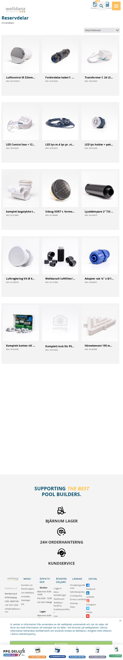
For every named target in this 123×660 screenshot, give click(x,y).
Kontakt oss (27, 585)
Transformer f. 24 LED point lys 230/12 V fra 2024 (100, 77)
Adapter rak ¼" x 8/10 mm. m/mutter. (100, 278)
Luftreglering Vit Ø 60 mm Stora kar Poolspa (21, 278)
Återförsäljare (27, 588)
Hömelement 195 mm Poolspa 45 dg (100, 345)
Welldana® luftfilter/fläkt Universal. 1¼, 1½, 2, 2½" (60, 278)
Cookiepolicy (76, 595)
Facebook (90, 589)
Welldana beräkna (58, 604)
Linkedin (90, 596)
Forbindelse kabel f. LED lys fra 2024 (60, 77)
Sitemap (74, 603)
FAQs (72, 606)
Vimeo (89, 612)
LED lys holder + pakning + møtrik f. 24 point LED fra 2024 (100, 144)
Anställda (25, 596)
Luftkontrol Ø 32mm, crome (21, 77)
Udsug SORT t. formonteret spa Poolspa (60, 211)
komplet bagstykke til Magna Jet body (21, 211)
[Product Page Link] (21, 55)
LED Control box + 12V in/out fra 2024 (21, 144)
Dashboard (95, 8)
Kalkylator (107, 8)
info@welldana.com (12, 610)
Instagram (91, 604)
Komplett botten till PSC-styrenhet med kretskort (21, 345)
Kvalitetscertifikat (62, 611)
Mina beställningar (60, 593)
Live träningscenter (61, 618)
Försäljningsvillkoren (77, 587)
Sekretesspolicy (77, 591)
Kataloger (25, 600)
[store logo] (16, 10)
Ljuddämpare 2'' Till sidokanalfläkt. (100, 211)
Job (22, 604)
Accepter (61, 644)
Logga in (58, 588)
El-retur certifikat (78, 599)
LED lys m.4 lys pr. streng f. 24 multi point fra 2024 (60, 144)
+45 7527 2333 (11, 605)
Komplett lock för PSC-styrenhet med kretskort (60, 346)
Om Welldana (27, 592)
